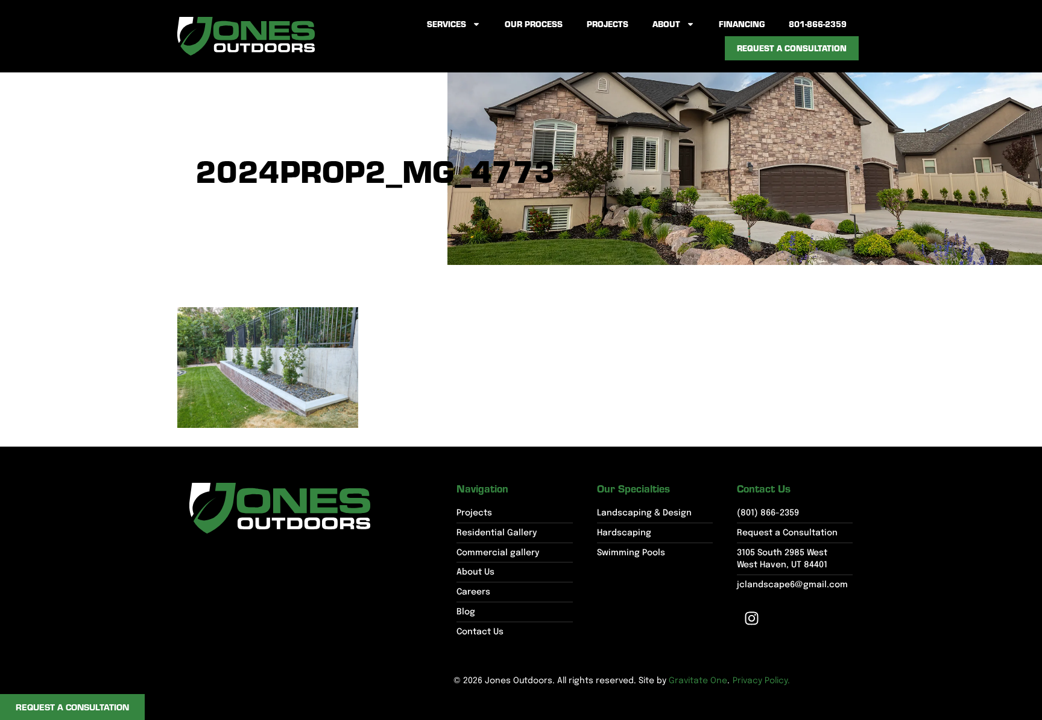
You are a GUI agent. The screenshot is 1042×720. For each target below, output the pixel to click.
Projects (607, 24)
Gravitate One (698, 681)
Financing (742, 24)
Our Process (534, 24)
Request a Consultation (792, 48)
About (666, 24)
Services (446, 24)
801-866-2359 (818, 24)
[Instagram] (752, 619)
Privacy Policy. (761, 681)
